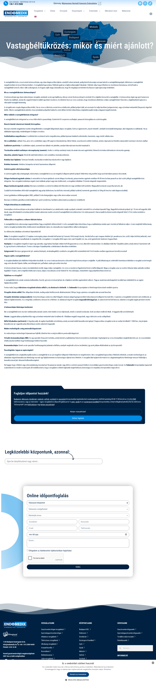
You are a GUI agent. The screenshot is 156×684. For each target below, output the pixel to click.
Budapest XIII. (84, 629)
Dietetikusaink (122, 640)
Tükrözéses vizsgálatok (49, 640)
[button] (78, 680)
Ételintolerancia (46, 655)
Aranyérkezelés (47, 648)
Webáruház (126, 11)
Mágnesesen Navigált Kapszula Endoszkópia (79, 3)
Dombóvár (83, 637)
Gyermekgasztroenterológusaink (129, 633)
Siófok (81, 655)
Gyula (81, 648)
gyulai (78, 402)
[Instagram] (145, 3)
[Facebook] (140, 3)
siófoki (46, 399)
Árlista (52, 11)
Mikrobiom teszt (111, 11)
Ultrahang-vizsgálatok (48, 644)
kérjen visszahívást (47, 405)
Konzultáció (45, 651)
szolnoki (53, 399)
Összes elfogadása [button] (78, 674)
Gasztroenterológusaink (126, 629)
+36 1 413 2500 (16, 4)
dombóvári (33, 399)
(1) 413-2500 (131, 399)
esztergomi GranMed (91, 402)
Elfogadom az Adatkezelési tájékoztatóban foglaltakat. (50, 550)
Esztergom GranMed (86, 640)
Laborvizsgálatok (47, 659)
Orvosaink (63, 11)
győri (73, 402)
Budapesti (17, 399)
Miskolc (82, 651)
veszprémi (62, 399)
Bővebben (107, 669)
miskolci (41, 399)
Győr (81, 644)
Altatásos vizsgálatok (49, 637)
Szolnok (82, 659)
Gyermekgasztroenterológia (51, 633)
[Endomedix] (150, 13)
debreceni (25, 399)
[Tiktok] (150, 3)
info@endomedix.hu (10, 644)
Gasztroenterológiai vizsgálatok (52, 629)
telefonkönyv (32, 405)
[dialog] (78, 672)
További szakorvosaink (125, 637)
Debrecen (82, 633)
